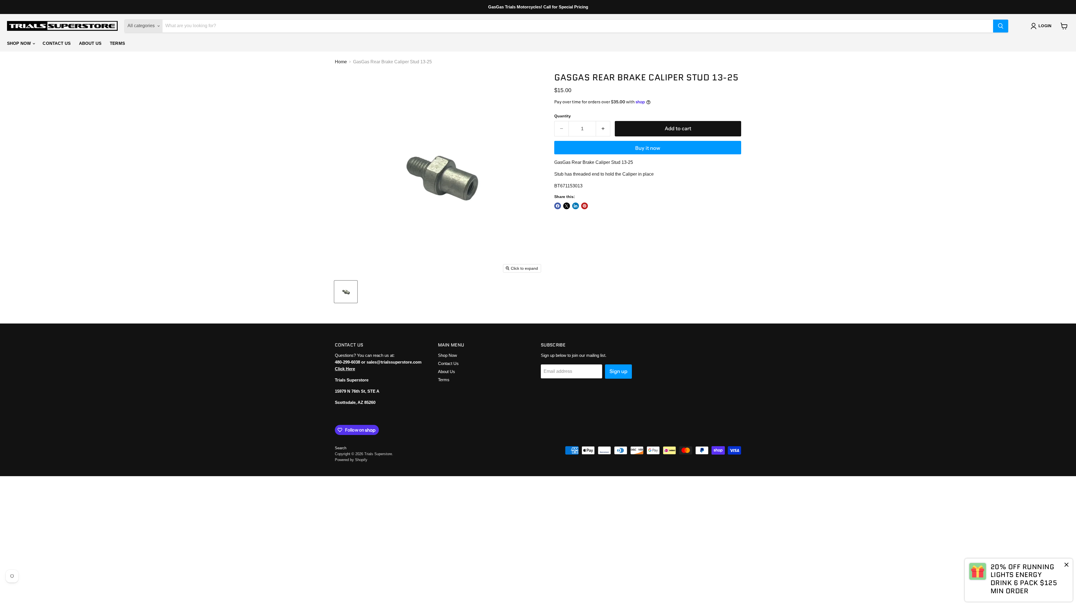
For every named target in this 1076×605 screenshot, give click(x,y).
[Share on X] (566, 206)
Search (340, 448)
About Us (90, 43)
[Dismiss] (1066, 565)
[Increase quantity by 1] (603, 128)
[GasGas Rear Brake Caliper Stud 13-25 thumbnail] (345, 292)
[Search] (1000, 26)
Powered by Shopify (351, 460)
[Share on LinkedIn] (575, 206)
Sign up (618, 371)
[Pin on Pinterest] (584, 206)
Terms (117, 43)
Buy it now (647, 148)
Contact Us (57, 43)
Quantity (562, 116)
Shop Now (19, 43)
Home (341, 61)
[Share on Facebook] (557, 206)
